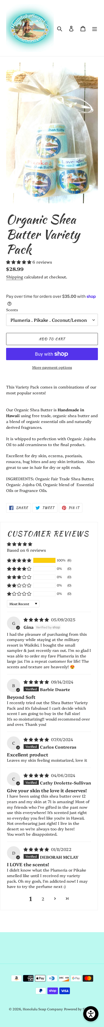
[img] (37, 619)
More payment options (52, 367)
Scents (12, 309)
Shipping (14, 276)
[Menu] (94, 28)
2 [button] (43, 899)
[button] (19, 262)
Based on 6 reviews (26, 550)
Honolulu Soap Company (43, 1008)
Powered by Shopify (79, 1008)
